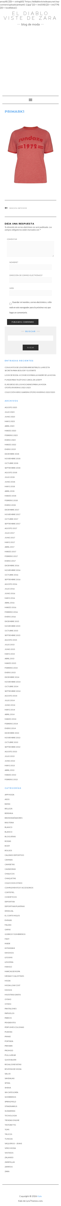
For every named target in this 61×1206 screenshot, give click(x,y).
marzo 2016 (10, 607)
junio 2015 (10, 649)
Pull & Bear (10, 1055)
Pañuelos (9, 1013)
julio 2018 (10, 477)
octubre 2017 (11, 519)
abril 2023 (9, 426)
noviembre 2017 (12, 514)
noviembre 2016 (12, 570)
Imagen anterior (18, 208)
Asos (7, 799)
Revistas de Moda (13, 1069)
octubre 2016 (11, 575)
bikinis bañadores (13, 818)
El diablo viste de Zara (31, 16)
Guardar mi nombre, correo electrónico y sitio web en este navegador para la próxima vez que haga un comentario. (30, 307)
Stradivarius (11, 1106)
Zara (7, 1171)
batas (7, 804)
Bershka (9, 813)
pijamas (8, 1032)
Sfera (7, 1083)
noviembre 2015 (12, 626)
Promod (9, 1050)
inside (7, 943)
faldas (8, 925)
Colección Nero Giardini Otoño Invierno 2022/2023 (30, 392)
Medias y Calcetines (14, 976)
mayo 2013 (10, 765)
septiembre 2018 (12, 468)
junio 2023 (10, 416)
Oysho (8, 999)
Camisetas (10, 864)
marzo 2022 (10, 444)
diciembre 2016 (12, 565)
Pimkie (8, 1036)
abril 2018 (9, 491)
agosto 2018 (11, 472)
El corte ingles (12, 915)
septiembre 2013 (12, 747)
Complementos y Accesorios (19, 887)
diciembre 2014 (12, 677)
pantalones (10, 1008)
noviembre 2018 (12, 458)
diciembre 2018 (12, 454)
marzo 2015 (10, 663)
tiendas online (12, 1120)
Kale (39, 1196)
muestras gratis (13, 994)
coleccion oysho (13, 883)
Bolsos (8, 850)
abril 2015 (9, 658)
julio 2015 (10, 644)
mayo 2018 (10, 486)
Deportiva (10, 901)
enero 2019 (10, 449)
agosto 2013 (11, 751)
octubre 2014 (11, 686)
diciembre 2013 (12, 733)
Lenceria (9, 962)
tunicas (9, 1139)
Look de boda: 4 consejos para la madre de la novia (30, 375)
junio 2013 (10, 761)
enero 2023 (10, 440)
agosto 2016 (11, 584)
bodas (8, 841)
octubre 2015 (11, 630)
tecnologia (11, 1115)
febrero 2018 (11, 500)
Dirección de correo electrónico (26, 275)
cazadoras (10, 869)
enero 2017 (10, 561)
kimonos (9, 953)
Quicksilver (10, 1060)
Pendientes (10, 1022)
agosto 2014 (11, 696)
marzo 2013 (10, 775)
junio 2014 (10, 705)
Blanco (8, 827)
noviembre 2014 (12, 682)
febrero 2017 (11, 556)
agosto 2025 (11, 407)
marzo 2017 (10, 551)
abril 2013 (9, 770)
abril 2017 (9, 547)
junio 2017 (10, 537)
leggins (8, 957)
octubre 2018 (11, 463)
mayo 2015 (10, 654)
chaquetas (10, 878)
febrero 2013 (11, 779)
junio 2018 (10, 482)
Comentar (12, 239)
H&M (7, 939)
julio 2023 (10, 412)
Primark (9, 1046)
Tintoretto (10, 1125)
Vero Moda (10, 1148)
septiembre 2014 (12, 691)
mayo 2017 (10, 542)
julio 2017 (10, 533)
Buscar (30, 347)
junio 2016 (10, 593)
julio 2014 (10, 700)
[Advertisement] (30, 59)
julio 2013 (10, 756)
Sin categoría (11, 1092)
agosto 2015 (11, 640)
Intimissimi (10, 948)
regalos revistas (13, 1064)
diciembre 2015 (12, 621)
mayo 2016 (10, 598)
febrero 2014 (11, 723)
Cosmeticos (11, 897)
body (7, 846)
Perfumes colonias (14, 1027)
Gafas (7, 929)
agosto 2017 (11, 528)
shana (8, 1087)
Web (11, 288)
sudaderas (10, 1111)
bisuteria (9, 822)
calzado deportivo (14, 855)
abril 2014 (9, 714)
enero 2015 (10, 672)
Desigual (9, 911)
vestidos (9, 1153)
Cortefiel (9, 892)
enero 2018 (10, 505)
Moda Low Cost (12, 985)
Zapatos (9, 1167)
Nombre (13, 262)
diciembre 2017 (12, 510)
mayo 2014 (10, 709)
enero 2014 (10, 728)
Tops (7, 1129)
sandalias (9, 1078)
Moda (7, 980)
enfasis (8, 920)
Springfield (10, 1101)
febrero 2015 (11, 668)
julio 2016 (10, 589)
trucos (8, 1134)
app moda (9, 794)
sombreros (10, 1097)
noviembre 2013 (12, 737)
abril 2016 (9, 603)
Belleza (8, 808)
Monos (8, 990)
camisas (9, 860)
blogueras (10, 836)
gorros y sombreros (15, 934)
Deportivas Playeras (15, 906)
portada (9, 1041)
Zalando (9, 1157)
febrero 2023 (11, 435)
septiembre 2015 (12, 635)
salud (7, 1074)
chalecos (9, 874)
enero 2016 (10, 616)
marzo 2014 (10, 719)
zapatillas (10, 1162)
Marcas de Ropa (12, 971)
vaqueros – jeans (13, 1143)
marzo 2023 (10, 430)
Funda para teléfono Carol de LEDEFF (23, 380)
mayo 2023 (10, 421)
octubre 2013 (11, 742)
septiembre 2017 (12, 523)
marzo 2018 (10, 496)
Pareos (8, 1018)
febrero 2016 (11, 612)
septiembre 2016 (12, 579)
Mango (8, 967)
